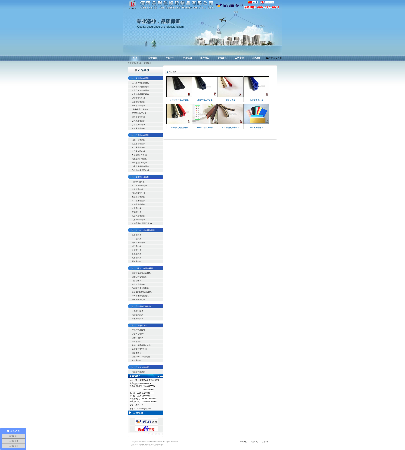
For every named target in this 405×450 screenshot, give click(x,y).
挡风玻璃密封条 (138, 193)
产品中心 (169, 58)
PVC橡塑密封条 (138, 106)
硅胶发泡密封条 (138, 102)
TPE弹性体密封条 (139, 113)
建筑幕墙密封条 (138, 144)
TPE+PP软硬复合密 (205, 127)
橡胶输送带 (136, 353)
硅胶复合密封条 (138, 284)
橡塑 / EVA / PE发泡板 (141, 357)
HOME (138, 63)
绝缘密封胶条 (137, 315)
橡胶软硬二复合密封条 (141, 273)
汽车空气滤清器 (138, 372)
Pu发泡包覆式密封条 (140, 170)
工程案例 (239, 58)
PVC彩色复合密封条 (140, 296)
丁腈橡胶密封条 (138, 124)
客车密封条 (136, 212)
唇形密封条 (136, 261)
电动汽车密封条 (138, 216)
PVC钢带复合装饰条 (140, 288)
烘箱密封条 (136, 250)
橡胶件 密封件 (138, 338)
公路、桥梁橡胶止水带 (141, 345)
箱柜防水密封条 (138, 242)
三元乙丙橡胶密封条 (140, 83)
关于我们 (152, 58)
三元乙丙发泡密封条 (140, 87)
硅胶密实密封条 (138, 98)
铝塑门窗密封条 (138, 140)
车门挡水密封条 (138, 201)
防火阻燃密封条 (138, 117)
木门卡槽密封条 (138, 147)
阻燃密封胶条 (137, 311)
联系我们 (256, 58)
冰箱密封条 (136, 239)
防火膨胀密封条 (138, 121)
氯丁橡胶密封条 (138, 128)
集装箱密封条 (137, 189)
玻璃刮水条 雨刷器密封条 (142, 223)
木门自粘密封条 (138, 151)
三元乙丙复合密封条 (140, 90)
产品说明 (187, 58)
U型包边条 (230, 100)
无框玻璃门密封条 (139, 159)
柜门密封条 (136, 246)
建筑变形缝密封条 (139, 349)
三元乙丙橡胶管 (138, 330)
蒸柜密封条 (136, 254)
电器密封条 (136, 258)
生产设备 (204, 58)
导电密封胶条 (137, 319)
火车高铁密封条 (138, 220)
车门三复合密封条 (139, 185)
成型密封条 (136, 208)
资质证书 (222, 58)
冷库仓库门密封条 (139, 163)
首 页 (135, 58)
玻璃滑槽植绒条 (138, 204)
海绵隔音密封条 (138, 197)
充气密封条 (136, 360)
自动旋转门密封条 (139, 155)
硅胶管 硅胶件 (138, 334)
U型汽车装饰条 (138, 182)
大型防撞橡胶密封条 (140, 94)
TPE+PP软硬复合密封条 (142, 292)
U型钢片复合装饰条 (140, 109)
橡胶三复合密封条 (139, 277)
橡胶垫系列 (136, 341)
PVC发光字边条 (138, 299)
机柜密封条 (136, 235)
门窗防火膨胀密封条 (140, 166)
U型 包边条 (136, 280)
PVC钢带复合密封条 (179, 127)
